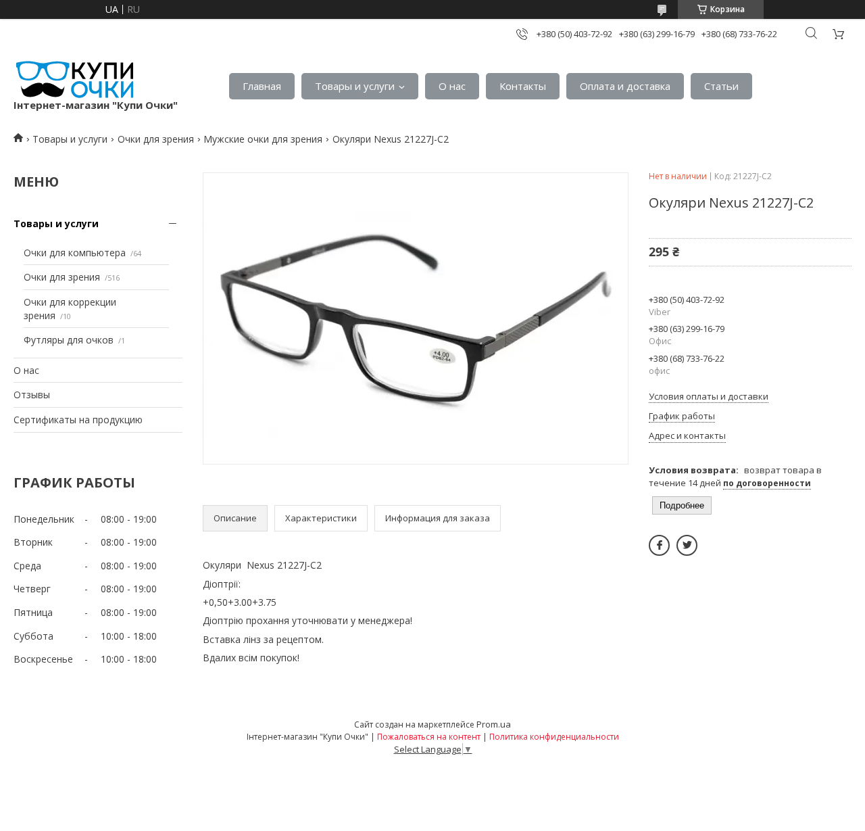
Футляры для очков (69, 339)
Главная (262, 86)
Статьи (721, 86)
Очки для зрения (156, 139)
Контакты (522, 86)
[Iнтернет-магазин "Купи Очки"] (73, 79)
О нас (452, 86)
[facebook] (659, 545)
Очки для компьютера (75, 252)
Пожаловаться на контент (428, 736)
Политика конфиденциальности (554, 736)
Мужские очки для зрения (262, 139)
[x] (686, 545)
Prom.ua (493, 724)
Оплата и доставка (625, 86)
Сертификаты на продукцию (78, 419)
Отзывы (32, 394)
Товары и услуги (355, 86)
